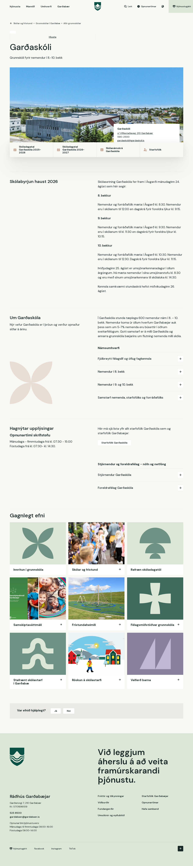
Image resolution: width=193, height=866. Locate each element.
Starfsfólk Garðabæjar (155, 796)
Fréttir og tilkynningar (111, 796)
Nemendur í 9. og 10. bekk (115, 384)
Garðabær (63, 6)
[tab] (140, 358)
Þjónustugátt (20, 848)
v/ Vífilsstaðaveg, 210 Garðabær (135, 133)
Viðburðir (103, 802)
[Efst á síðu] (180, 848)
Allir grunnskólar (72, 23)
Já (55, 710)
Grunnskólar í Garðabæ (48, 23)
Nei (69, 710)
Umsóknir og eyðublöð (111, 815)
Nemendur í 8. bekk (111, 372)
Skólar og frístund (22, 23)
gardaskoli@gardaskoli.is (130, 140)
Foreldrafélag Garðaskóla (115, 488)
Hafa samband (150, 809)
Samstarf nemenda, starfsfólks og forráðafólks (130, 397)
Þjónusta (15, 6)
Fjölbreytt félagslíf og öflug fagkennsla (124, 359)
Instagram (56, 848)
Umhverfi (46, 6)
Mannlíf (30, 6)
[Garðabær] (97, 6)
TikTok (72, 848)
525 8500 (16, 812)
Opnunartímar (150, 802)
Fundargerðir (106, 809)
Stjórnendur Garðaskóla (114, 475)
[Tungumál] (163, 6)
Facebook (39, 848)
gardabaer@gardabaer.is (25, 816)
